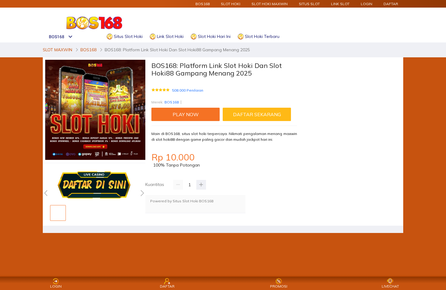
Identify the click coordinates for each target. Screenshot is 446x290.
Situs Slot (309, 4)
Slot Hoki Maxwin (270, 4)
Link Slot (340, 4)
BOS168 (202, 4)
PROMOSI (278, 286)
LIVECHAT (390, 286)
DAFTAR (390, 4)
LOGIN (366, 4)
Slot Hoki (230, 4)
